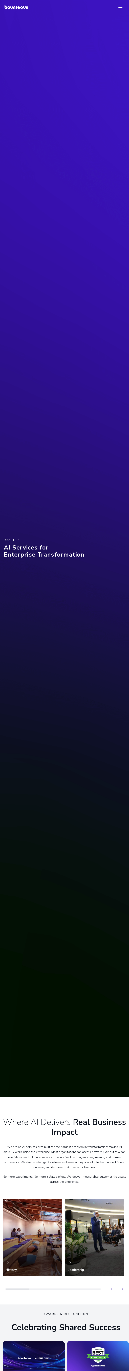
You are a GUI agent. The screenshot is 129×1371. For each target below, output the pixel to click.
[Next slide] (122, 1289)
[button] (32, 1237)
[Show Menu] (120, 8)
